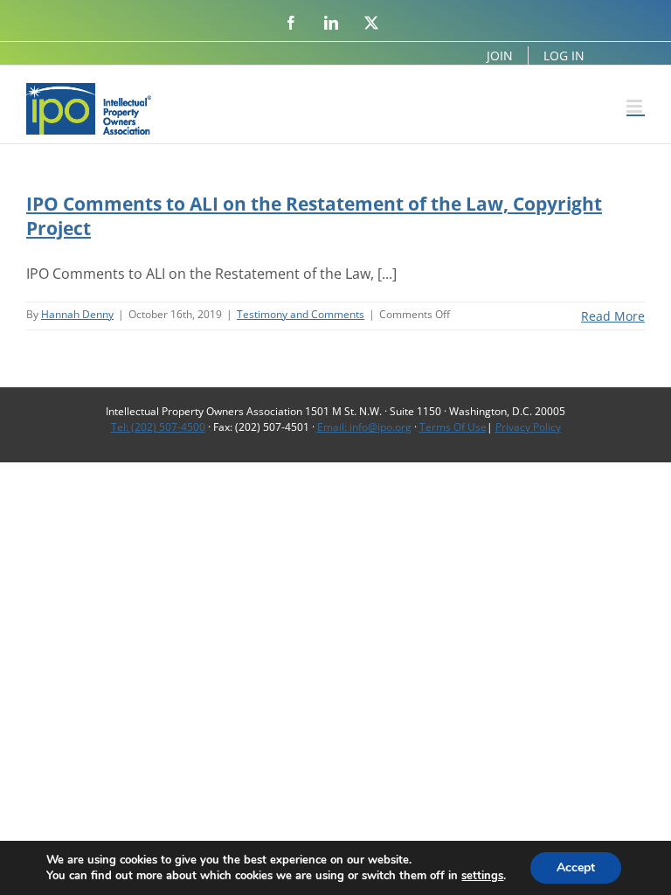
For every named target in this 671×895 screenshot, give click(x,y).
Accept (576, 867)
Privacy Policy (528, 427)
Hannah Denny (77, 314)
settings (482, 876)
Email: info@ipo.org (364, 427)
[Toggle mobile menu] (635, 106)
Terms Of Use (453, 427)
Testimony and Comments (300, 314)
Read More (613, 316)
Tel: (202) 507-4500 (158, 427)
